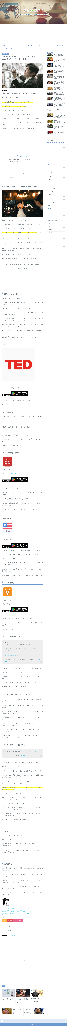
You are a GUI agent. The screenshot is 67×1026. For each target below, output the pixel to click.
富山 (57, 156)
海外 (56, 208)
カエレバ (9, 916)
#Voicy (37, 654)
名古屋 (53, 187)
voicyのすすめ (12, 169)
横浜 (53, 190)
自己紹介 (56, 230)
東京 (57, 158)
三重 (57, 153)
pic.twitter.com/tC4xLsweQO (15, 655)
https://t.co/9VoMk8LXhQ (29, 654)
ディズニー (57, 173)
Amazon (4, 920)
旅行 (57, 210)
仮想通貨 (57, 197)
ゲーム (57, 240)
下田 (53, 184)
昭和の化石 (56, 200)
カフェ (56, 145)
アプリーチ (22, 388)
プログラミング (57, 245)
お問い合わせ (8, 48)
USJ (57, 172)
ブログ (56, 177)
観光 (57, 182)
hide (27, 156)
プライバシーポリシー (34, 46)
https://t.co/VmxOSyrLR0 (28, 751)
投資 (56, 194)
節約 (56, 227)
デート (56, 170)
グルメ (56, 148)
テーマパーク (57, 242)
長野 (57, 161)
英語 (57, 217)
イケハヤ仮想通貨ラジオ (18, 171)
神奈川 (57, 160)
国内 (56, 180)
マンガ (57, 247)
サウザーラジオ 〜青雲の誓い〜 (20, 173)
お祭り (57, 237)
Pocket (13, 90)
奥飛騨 (53, 188)
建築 (57, 248)
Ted (13, 163)
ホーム (7, 46)
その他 (14, 174)
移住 (57, 216)
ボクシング (57, 166)
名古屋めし (57, 155)
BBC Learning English (18, 164)
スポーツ (56, 164)
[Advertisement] (33, 34)
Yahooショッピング (18, 920)
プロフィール (18, 46)
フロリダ (54, 212)
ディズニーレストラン (57, 152)
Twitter (57, 202)
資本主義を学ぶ (56, 233)
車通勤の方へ (12, 178)
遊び (56, 236)
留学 (57, 214)
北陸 (53, 185)
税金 (56, 223)
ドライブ (57, 244)
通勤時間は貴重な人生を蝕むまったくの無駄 (19, 159)
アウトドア (57, 239)
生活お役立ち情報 (5, 53)
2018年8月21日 (23, 755)
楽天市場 (10, 920)
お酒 (57, 150)
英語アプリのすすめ (13, 161)
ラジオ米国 (15, 166)
